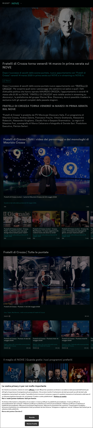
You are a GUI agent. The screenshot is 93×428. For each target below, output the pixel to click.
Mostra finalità (32, 423)
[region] (46, 405)
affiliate (31, 389)
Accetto (32, 417)
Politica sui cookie (60, 396)
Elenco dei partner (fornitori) (12, 411)
